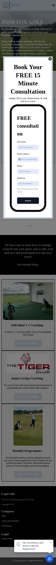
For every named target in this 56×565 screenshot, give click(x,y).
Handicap (21, 178)
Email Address (24, 154)
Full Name (21, 142)
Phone (20, 166)
